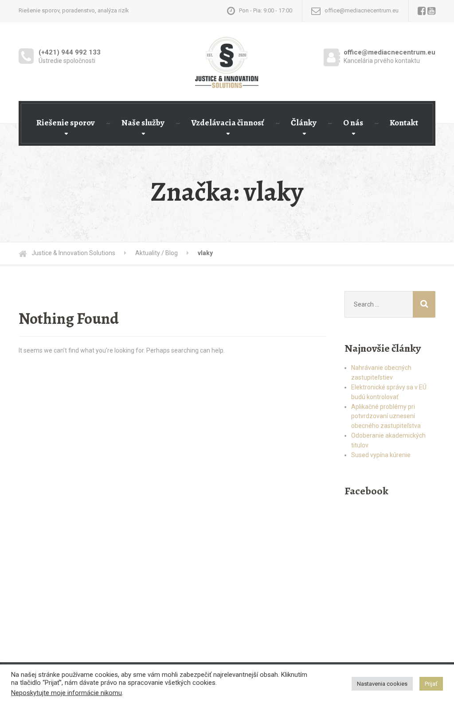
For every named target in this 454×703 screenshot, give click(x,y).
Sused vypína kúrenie (381, 454)
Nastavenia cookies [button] (382, 683)
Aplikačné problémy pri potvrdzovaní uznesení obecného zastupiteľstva (386, 416)
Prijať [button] (431, 683)
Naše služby (142, 122)
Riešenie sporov (65, 122)
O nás (353, 122)
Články (304, 122)
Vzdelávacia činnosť (227, 122)
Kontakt (404, 122)
